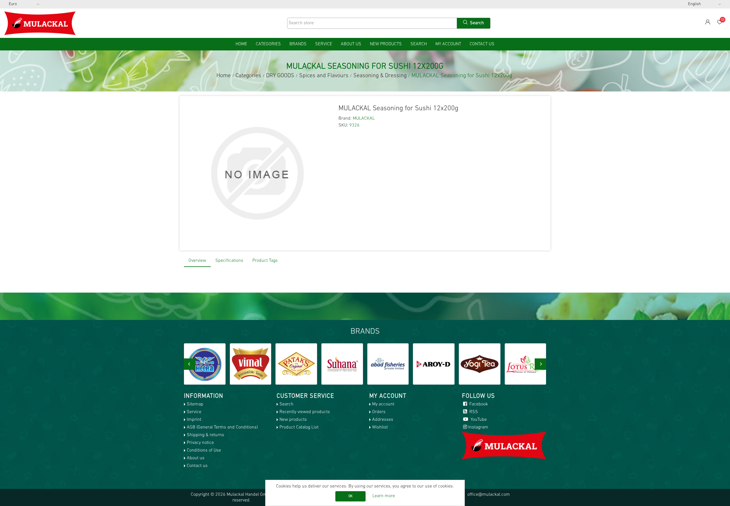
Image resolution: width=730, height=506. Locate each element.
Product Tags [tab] (265, 260)
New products (386, 44)
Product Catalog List (299, 427)
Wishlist (380, 427)
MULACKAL (364, 118)
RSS (473, 412)
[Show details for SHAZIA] (525, 364)
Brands (298, 44)
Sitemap (195, 404)
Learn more (383, 496)
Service (323, 44)
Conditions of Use (204, 450)
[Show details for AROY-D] (388, 364)
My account (448, 44)
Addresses (382, 419)
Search (418, 44)
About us (351, 44)
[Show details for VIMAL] (205, 364)
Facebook (478, 404)
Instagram (478, 427)
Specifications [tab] (229, 260)
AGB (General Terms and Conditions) (222, 427)
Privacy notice (200, 442)
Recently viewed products (304, 412)
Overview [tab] (197, 260)
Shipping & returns (205, 435)
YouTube (478, 419)
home (241, 44)
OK (350, 496)
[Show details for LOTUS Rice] (480, 364)
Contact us (482, 44)
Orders (379, 412)
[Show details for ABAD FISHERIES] (342, 364)
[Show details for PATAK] (251, 364)
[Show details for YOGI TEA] (434, 364)
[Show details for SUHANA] (296, 364)
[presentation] (189, 364)
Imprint (194, 419)
